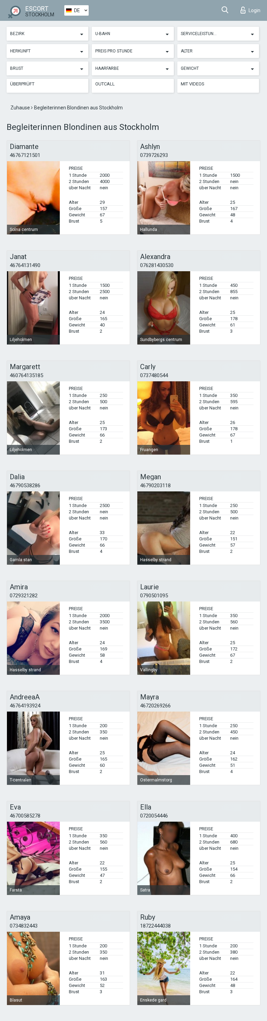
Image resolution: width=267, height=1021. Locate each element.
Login (254, 10)
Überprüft (22, 83)
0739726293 (154, 155)
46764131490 (25, 265)
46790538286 (25, 485)
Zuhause (20, 107)
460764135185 (26, 375)
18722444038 (155, 926)
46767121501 (25, 155)
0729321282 (24, 595)
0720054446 (154, 816)
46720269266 (155, 706)
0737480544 (154, 375)
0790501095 (154, 595)
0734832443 (24, 926)
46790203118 (155, 485)
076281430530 (156, 265)
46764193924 (25, 706)
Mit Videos (192, 83)
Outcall (105, 83)
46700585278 (25, 816)
